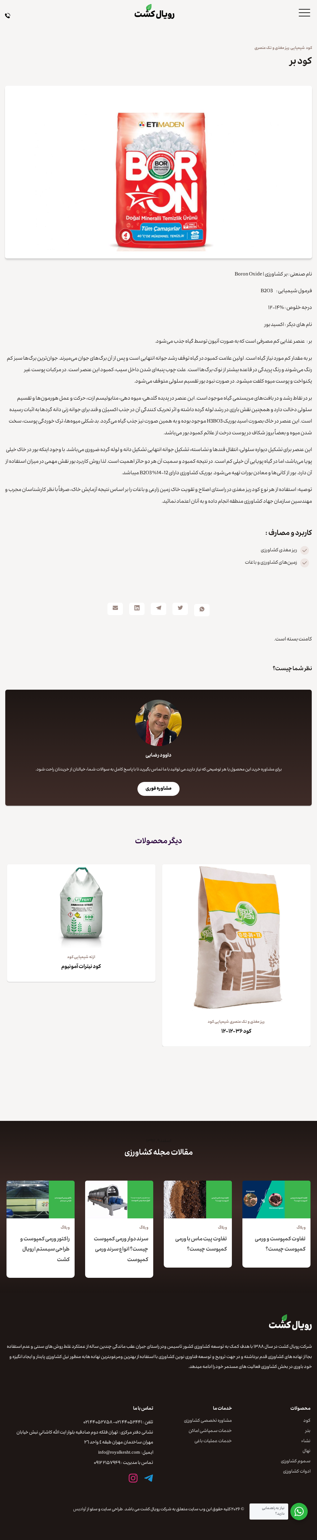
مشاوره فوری (158, 789)
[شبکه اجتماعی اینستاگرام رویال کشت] (133, 1478)
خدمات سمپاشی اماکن (210, 1431)
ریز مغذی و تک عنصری (271, 48)
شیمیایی (297, 48)
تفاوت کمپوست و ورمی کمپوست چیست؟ (280, 1244)
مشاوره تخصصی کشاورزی (208, 1421)
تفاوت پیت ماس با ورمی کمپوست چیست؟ (201, 1244)
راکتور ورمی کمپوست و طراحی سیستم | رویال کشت (45, 1250)
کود (309, 48)
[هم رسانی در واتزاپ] (202, 610)
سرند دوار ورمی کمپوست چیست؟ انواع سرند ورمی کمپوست (121, 1250)
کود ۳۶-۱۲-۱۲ (236, 1032)
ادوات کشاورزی (296, 1472)
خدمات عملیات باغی (213, 1441)
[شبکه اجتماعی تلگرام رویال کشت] (148, 1478)
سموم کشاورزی (295, 1461)
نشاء (305, 1441)
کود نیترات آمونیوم (81, 967)
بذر (307, 1431)
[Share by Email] (115, 609)
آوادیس (79, 1509)
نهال (306, 1451)
